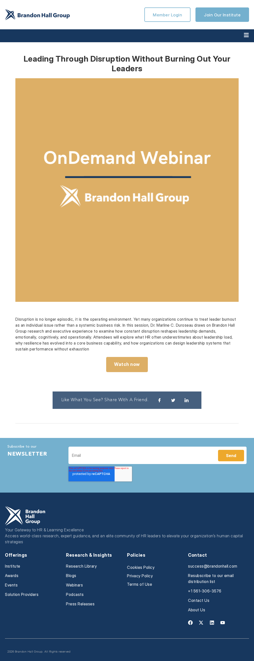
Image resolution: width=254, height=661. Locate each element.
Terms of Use (139, 584)
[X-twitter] (201, 622)
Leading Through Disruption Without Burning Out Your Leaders (127, 63)
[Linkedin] (212, 622)
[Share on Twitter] (173, 400)
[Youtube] (222, 622)
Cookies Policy (141, 567)
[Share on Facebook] (159, 400)
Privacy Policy (140, 575)
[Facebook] (190, 622)
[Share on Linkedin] (186, 400)
